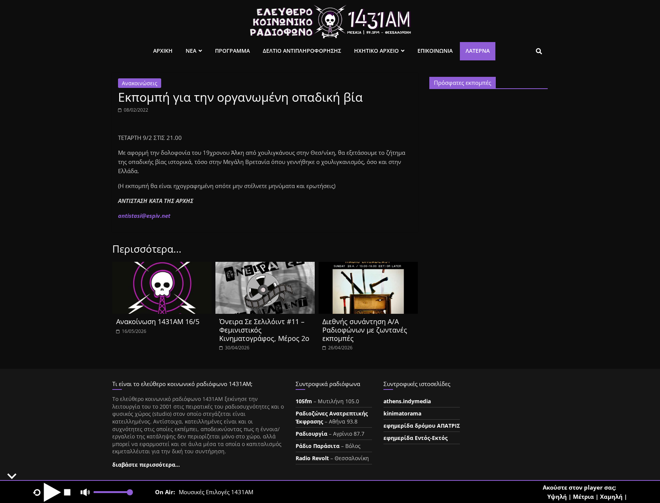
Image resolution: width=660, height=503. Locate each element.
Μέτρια (583, 496)
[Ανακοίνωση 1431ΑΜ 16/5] (162, 266)
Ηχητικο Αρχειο (376, 50)
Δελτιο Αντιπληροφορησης (302, 50)
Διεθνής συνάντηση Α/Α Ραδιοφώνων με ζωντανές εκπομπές (364, 329)
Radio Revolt (312, 458)
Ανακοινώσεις (139, 83)
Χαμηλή (611, 496)
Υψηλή (557, 496)
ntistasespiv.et (144, 215)
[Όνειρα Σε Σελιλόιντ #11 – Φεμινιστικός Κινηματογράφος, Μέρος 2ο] (265, 266)
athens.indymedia (407, 401)
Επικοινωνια (435, 50)
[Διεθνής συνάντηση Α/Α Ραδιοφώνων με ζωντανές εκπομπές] (368, 266)
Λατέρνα (478, 50)
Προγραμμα (232, 50)
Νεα (191, 50)
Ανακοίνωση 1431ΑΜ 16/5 (157, 321)
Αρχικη (163, 50)
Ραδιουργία (311, 433)
